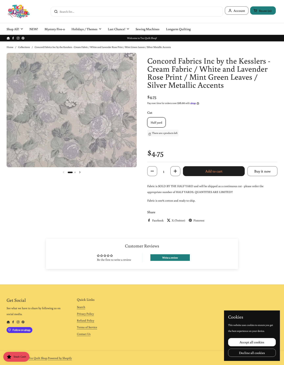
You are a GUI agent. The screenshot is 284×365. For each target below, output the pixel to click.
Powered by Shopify (60, 358)
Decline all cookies (252, 353)
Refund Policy (85, 320)
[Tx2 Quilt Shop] (19, 11)
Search (81, 307)
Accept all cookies (252, 342)
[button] (263, 10)
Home (10, 47)
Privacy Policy (85, 314)
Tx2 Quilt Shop (38, 358)
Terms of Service (87, 327)
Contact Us (84, 334)
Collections (24, 47)
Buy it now (262, 171)
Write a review (170, 257)
